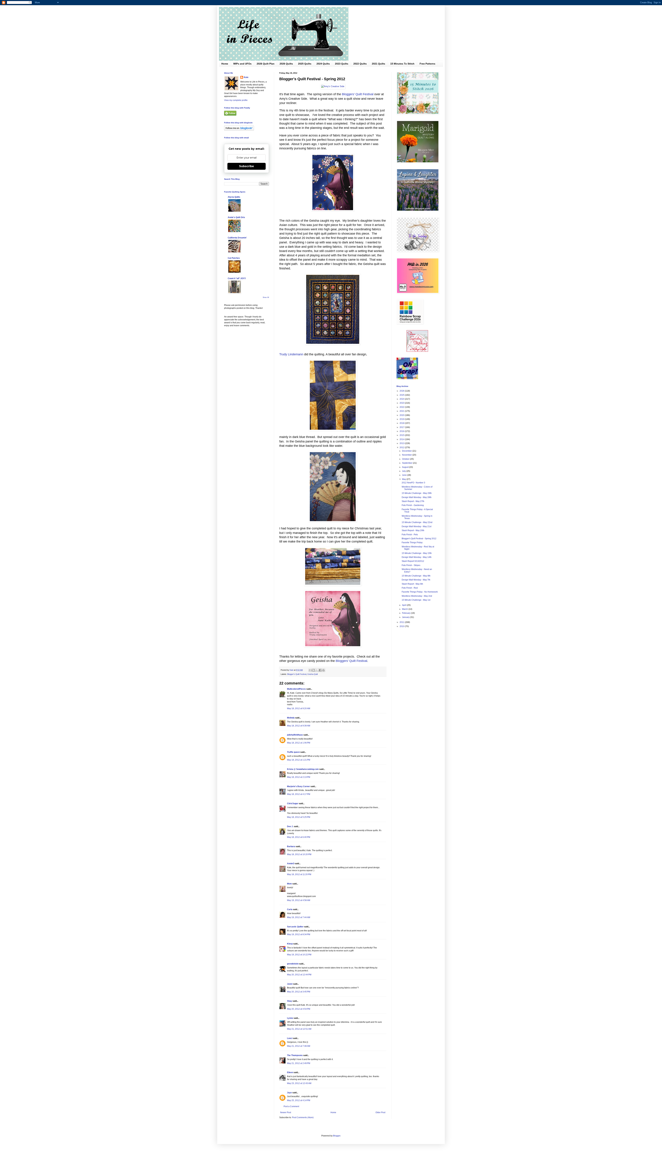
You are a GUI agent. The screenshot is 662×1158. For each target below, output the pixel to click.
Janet (290, 984)
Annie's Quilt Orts (236, 217)
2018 (402, 423)
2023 (402, 403)
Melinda (291, 718)
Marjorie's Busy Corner (298, 786)
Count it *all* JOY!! (237, 278)
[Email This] (310, 670)
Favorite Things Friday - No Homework (420, 592)
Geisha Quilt (312, 674)
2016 (402, 431)
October (406, 459)
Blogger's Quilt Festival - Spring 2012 (419, 538)
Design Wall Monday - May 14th (417, 557)
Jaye (289, 1092)
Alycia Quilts (234, 197)
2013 (402, 443)
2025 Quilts (304, 63)
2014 (402, 439)
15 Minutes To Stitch (402, 63)
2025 (402, 395)
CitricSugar (292, 803)
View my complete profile (236, 100)
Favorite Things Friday (412, 542)
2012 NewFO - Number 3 (413, 482)
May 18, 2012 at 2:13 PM (298, 777)
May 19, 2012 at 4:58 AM (298, 900)
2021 (402, 411)
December (407, 451)
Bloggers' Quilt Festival (357, 94)
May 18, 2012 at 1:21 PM (298, 760)
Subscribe (246, 166)
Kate (246, 77)
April (404, 605)
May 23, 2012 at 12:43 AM (299, 1083)
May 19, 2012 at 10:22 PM (299, 954)
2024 (402, 399)
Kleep (290, 944)
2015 (402, 435)
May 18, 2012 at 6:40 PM (298, 837)
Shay (289, 1001)
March (405, 609)
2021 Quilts (378, 63)
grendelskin (293, 964)
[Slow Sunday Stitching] (417, 351)
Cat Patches (234, 258)
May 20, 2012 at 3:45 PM (298, 992)
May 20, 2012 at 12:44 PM (299, 974)
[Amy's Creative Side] (332, 86)
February (406, 613)
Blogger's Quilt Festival (296, 674)
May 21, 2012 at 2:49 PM (298, 1063)
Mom (289, 884)
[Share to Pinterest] (323, 670)
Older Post (380, 1112)
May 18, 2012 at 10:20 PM (299, 854)
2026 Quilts (286, 63)
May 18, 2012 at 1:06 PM (298, 743)
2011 (402, 622)
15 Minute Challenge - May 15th (417, 553)
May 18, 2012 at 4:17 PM (298, 794)
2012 (402, 447)
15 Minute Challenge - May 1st (416, 600)
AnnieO (290, 863)
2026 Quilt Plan (265, 63)
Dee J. (290, 826)
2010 (402, 626)
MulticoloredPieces (296, 689)
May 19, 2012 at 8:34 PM (298, 934)
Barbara (291, 846)
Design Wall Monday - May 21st (416, 526)
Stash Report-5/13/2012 (413, 561)
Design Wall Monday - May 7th (416, 580)
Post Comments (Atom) (303, 1117)
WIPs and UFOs (242, 63)
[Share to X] (317, 670)
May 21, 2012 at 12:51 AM (299, 1029)
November (407, 455)
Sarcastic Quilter (295, 926)
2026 (402, 391)
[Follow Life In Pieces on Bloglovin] (239, 130)
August (405, 467)
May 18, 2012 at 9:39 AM (298, 726)
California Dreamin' (237, 237)
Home (224, 63)
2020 (402, 415)
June (404, 475)
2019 (402, 419)
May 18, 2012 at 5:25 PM (298, 817)
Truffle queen (293, 752)
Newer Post (285, 1112)
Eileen (290, 1072)
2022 (402, 407)
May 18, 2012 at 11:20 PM (299, 874)
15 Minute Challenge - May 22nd (417, 522)
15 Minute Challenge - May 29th (417, 493)
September (407, 463)
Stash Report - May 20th (413, 530)
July (404, 471)
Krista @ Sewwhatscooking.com (303, 769)
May (404, 479)
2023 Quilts (341, 63)
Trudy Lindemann (291, 354)
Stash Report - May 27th (413, 501)
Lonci (289, 1038)
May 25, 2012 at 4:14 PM (298, 1100)
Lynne (290, 1018)
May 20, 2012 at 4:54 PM (298, 1009)
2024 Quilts (323, 63)
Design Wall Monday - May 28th (417, 497)
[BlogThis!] (313, 670)
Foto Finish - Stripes (411, 565)
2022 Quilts (360, 63)
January (406, 617)
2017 (402, 427)
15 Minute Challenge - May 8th (416, 576)
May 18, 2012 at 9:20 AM (298, 708)
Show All (266, 297)
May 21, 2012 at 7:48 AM (298, 1046)
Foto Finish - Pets (410, 534)
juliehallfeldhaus (295, 735)
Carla (289, 909)
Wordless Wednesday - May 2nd (417, 596)
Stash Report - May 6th (412, 584)
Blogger (336, 1136)
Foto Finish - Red (410, 588)
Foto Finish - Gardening (413, 505)
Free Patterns (427, 63)
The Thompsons (295, 1055)
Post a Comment (291, 1106)
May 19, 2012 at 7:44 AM (298, 917)
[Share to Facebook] (320, 670)
